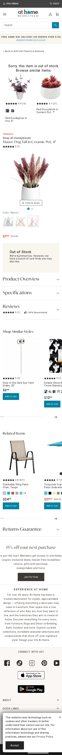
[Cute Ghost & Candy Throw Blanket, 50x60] (58, 391)
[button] (28, 14)
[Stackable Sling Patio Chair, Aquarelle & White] (21, 493)
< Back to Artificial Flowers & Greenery (23, 51)
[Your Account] (50, 14)
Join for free (31, 577)
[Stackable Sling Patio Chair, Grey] (17, 493)
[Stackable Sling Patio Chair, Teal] (9, 493)
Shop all (17, 138)
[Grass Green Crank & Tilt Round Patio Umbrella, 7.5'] (54, 493)
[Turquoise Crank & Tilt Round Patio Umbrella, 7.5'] (46, 493)
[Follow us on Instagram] (31, 663)
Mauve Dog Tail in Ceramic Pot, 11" (29, 142)
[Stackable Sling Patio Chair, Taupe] (5, 493)
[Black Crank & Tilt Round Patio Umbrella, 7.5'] (50, 493)
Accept (15, 745)
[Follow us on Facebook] (6, 663)
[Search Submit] (55, 25)
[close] (60, 718)
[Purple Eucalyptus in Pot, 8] (13, 111)
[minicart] (57, 14)
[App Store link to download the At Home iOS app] (31, 674)
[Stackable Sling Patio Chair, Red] (13, 493)
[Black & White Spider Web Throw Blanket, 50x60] (54, 391)
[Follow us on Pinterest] (43, 663)
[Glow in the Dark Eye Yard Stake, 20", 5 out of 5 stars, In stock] (22, 356)
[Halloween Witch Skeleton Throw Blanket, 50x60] (50, 391)
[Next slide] (56, 417)
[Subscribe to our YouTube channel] (55, 663)
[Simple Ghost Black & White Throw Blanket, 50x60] (46, 391)
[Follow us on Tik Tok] (18, 663)
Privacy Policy (45, 736)
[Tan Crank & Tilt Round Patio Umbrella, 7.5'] (58, 493)
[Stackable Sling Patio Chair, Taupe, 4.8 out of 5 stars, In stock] (22, 458)
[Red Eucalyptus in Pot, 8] (20, 87)
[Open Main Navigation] (4, 14)
